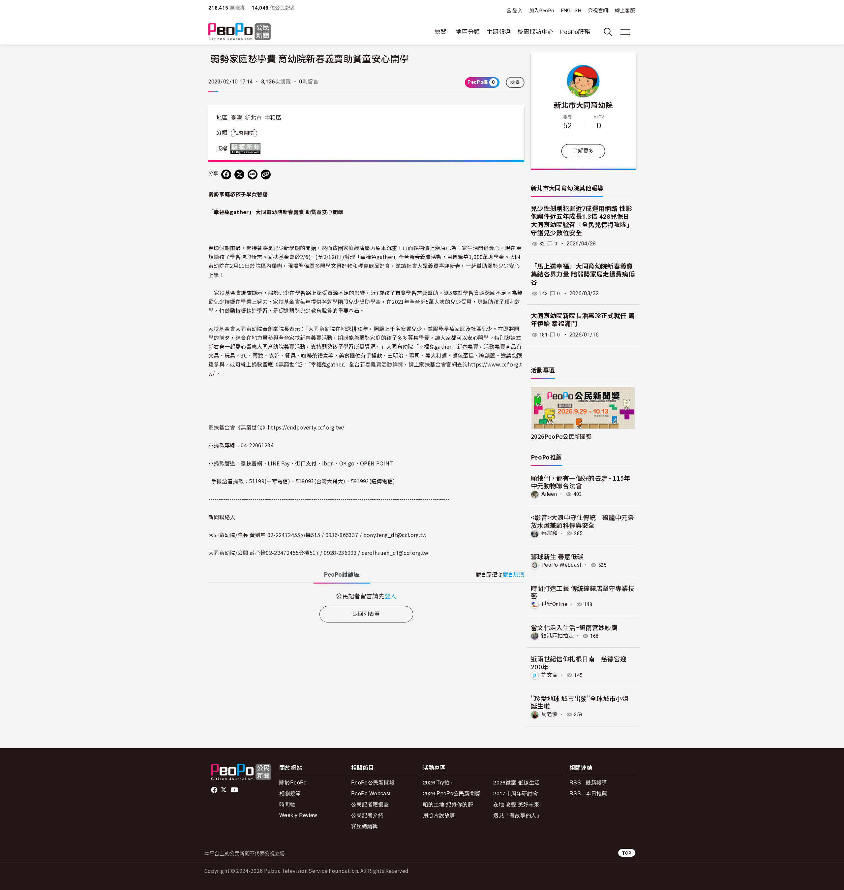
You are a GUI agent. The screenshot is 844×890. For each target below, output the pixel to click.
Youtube (235, 790)
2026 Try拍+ (438, 782)
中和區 (273, 117)
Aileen (549, 494)
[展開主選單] (625, 32)
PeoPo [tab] (342, 574)
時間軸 (287, 804)
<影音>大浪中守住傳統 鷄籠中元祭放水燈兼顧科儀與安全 (582, 521)
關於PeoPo (293, 782)
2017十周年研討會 (515, 793)
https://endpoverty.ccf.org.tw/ (306, 427)
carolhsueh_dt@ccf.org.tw (395, 552)
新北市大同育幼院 (583, 104)
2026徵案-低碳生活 (516, 782)
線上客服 (625, 11)
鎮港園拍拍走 (557, 636)
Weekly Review (298, 815)
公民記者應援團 (370, 804)
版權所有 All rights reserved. (246, 148)
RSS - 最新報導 (588, 782)
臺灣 (236, 117)
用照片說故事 (439, 815)
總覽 (441, 31)
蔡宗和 (549, 533)
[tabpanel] (366, 596)
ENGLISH (571, 11)
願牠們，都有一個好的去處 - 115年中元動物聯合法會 (580, 481)
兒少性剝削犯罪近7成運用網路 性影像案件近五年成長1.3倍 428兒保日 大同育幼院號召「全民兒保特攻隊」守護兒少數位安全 (582, 221)
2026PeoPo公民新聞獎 (561, 436)
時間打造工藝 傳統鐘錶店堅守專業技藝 (582, 592)
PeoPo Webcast (561, 565)
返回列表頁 (366, 614)
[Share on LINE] (252, 174)
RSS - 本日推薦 (588, 793)
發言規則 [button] (513, 574)
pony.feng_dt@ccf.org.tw (395, 535)
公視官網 (598, 11)
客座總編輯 (364, 826)
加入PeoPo (542, 11)
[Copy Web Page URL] (266, 174)
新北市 (253, 117)
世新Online (554, 604)
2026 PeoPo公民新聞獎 (451, 793)
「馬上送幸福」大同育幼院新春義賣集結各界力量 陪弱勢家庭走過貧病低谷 (583, 274)
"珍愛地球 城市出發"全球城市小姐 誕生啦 (579, 702)
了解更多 (583, 151)
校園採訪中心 (535, 31)
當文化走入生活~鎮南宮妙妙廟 (574, 627)
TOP (626, 853)
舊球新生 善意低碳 (557, 556)
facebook (215, 790)
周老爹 (549, 714)
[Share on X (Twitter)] (239, 174)
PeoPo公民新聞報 (373, 782)
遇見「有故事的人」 (517, 815)
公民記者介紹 (367, 815)
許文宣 (549, 675)
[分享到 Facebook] (226, 174)
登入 (517, 10)
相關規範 (290, 793)
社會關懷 (244, 133)
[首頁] (239, 32)
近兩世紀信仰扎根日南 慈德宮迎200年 (578, 662)
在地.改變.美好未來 (516, 804)
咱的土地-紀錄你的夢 (448, 804)
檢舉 (515, 82)
